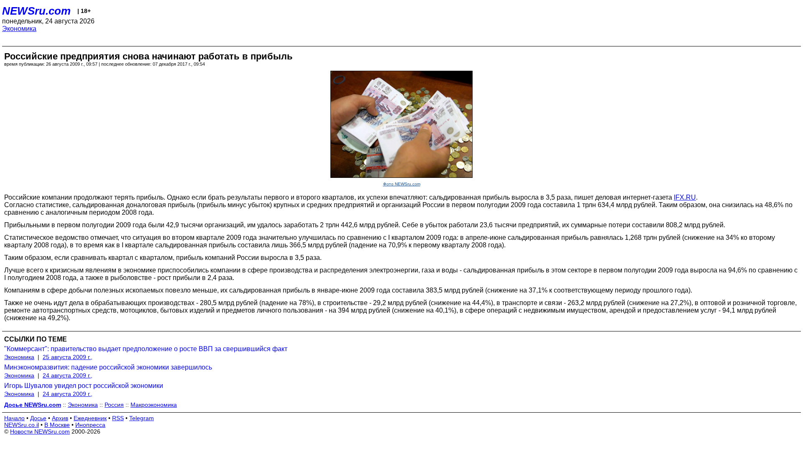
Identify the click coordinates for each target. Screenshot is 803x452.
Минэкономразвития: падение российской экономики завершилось (108, 367)
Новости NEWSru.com (40, 431)
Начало (14, 418)
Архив (60, 418)
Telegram (141, 418)
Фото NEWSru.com (401, 184)
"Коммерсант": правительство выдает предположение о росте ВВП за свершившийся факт (145, 348)
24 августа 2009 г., (67, 375)
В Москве (57, 424)
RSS (118, 418)
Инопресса (90, 424)
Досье (38, 418)
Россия (114, 404)
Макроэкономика (153, 404)
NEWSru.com (36, 11)
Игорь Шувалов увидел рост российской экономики (83, 385)
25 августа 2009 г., (67, 357)
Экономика (19, 28)
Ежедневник (90, 418)
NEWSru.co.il (21, 424)
